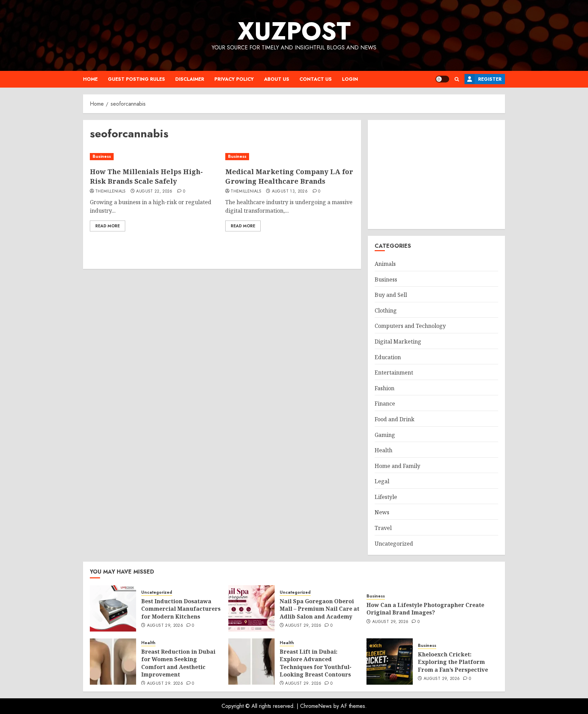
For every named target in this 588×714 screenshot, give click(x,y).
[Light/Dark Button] (442, 79)
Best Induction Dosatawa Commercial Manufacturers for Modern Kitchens (180, 608)
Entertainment (394, 372)
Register (490, 79)
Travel (383, 528)
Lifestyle (386, 497)
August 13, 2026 (290, 191)
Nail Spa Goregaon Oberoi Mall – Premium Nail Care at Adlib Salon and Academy (319, 608)
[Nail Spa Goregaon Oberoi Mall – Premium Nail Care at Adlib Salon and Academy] (251, 608)
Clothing (386, 310)
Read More (107, 226)
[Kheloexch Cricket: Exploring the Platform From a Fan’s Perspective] (389, 661)
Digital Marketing (398, 341)
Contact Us (315, 79)
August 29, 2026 (165, 625)
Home (90, 79)
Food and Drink (394, 419)
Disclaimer (189, 79)
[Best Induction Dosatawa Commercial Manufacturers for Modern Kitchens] (113, 608)
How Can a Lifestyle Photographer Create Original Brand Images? (425, 608)
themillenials (110, 191)
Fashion (384, 388)
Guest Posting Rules (136, 79)
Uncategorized (394, 543)
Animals (385, 264)
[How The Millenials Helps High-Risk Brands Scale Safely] (154, 156)
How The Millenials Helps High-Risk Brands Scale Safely (146, 176)
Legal (382, 481)
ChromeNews (316, 706)
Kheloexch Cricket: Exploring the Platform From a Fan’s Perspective (453, 662)
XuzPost (294, 31)
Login (350, 79)
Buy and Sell (391, 295)
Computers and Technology (410, 326)
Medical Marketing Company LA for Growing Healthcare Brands (289, 176)
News (382, 512)
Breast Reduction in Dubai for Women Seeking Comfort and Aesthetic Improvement (178, 663)
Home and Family (397, 466)
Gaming (385, 435)
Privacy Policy (234, 79)
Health (383, 450)
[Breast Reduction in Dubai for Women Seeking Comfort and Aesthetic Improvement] (113, 661)
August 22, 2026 (154, 191)
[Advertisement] (436, 174)
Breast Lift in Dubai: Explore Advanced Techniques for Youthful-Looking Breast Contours (316, 663)
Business (102, 156)
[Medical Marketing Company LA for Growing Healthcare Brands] (289, 156)
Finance (385, 403)
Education (388, 357)
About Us (276, 79)
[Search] (457, 79)
